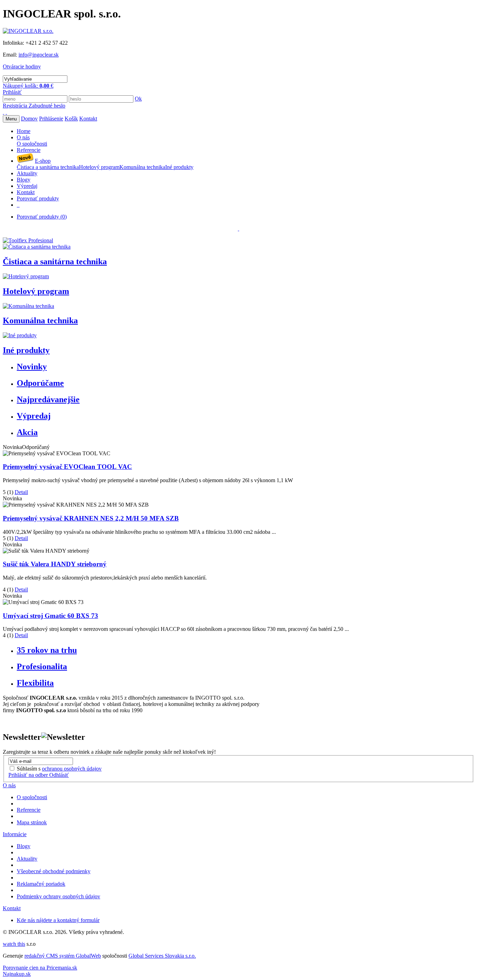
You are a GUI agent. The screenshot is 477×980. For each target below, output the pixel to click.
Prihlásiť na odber (28, 775)
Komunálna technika (40, 320)
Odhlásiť (59, 775)
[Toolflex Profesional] (28, 240)
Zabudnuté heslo (47, 106)
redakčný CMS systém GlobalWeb (62, 956)
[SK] (3, 112)
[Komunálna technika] (28, 306)
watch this (14, 944)
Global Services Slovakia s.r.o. (162, 956)
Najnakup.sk (17, 974)
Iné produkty (26, 350)
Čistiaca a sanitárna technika (55, 261)
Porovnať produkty (42, 217)
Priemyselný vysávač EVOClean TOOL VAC (67, 466)
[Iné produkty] (20, 335)
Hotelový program (36, 291)
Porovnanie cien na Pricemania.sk (40, 968)
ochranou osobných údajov (72, 769)
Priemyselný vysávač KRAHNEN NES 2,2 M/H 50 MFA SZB (91, 518)
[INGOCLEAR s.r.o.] (28, 31)
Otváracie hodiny (22, 66)
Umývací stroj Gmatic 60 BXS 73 (50, 615)
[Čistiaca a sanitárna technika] (37, 247)
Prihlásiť (12, 92)
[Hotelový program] (26, 276)
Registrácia (16, 106)
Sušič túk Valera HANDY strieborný (55, 564)
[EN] (6, 112)
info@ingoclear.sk (39, 55)
